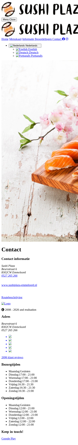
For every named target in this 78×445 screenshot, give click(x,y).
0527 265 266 (9, 275)
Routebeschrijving (11, 297)
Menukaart (15, 39)
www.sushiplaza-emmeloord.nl (19, 285)
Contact (57, 39)
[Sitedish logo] (6, 303)
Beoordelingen (43, 39)
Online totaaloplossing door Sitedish (22, 441)
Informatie (28, 39)
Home (5, 39)
